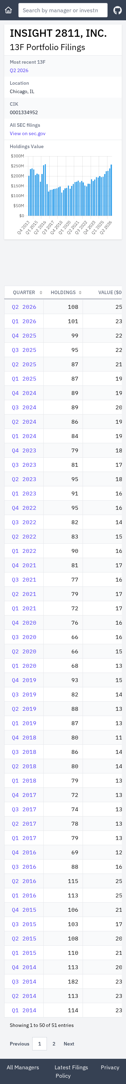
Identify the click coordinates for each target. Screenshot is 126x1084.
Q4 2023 (24, 450)
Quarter (24, 292)
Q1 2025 (24, 378)
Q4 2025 (24, 335)
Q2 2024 (24, 421)
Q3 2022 (24, 522)
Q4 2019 (24, 679)
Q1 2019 (24, 723)
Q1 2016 (24, 895)
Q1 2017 (24, 837)
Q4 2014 (24, 967)
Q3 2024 (24, 407)
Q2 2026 (19, 70)
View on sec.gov (28, 133)
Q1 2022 (24, 550)
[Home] (8, 10)
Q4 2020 (24, 622)
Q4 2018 (24, 737)
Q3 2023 (24, 464)
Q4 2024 (24, 392)
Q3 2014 (24, 981)
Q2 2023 (24, 478)
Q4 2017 (24, 794)
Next (69, 1044)
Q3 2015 (24, 923)
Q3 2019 (24, 694)
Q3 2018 (24, 751)
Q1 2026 (24, 321)
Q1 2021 (24, 608)
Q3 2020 (24, 636)
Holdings (63, 292)
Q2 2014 (24, 995)
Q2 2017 (24, 823)
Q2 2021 (24, 593)
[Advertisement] (63, 262)
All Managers (23, 1067)
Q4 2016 (24, 852)
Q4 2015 (24, 909)
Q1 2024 (24, 435)
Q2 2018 (24, 766)
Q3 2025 (24, 349)
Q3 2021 (24, 579)
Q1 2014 (24, 1010)
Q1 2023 (24, 493)
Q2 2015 (24, 938)
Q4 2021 (24, 565)
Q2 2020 (24, 651)
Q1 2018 (24, 780)
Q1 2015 (24, 952)
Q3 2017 (24, 809)
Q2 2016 (24, 880)
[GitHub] (117, 10)
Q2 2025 (24, 364)
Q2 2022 (24, 536)
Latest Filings (71, 1067)
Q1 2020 (24, 665)
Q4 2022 (24, 507)
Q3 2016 (24, 866)
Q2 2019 (24, 708)
